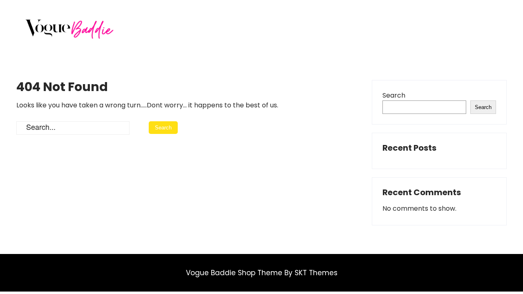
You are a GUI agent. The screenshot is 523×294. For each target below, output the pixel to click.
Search (393, 95)
